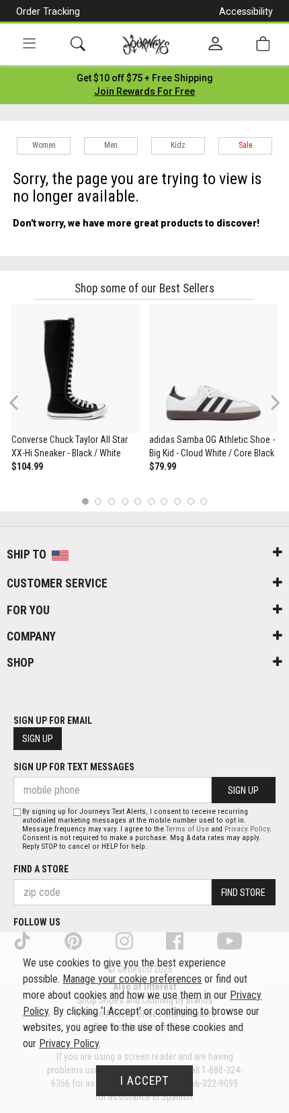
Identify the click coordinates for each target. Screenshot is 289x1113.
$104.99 (27, 466)
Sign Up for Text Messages (73, 766)
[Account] (215, 44)
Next (272, 402)
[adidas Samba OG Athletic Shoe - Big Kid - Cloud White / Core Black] (213, 368)
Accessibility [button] (246, 11)
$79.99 (162, 466)
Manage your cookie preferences (132, 979)
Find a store (41, 869)
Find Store (243, 892)
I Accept (144, 1080)
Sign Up (37, 738)
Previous (22, 408)
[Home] (146, 44)
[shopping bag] (262, 44)
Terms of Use (187, 829)
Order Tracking (48, 11)
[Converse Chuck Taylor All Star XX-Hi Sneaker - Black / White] (75, 368)
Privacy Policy (247, 829)
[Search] (78, 44)
